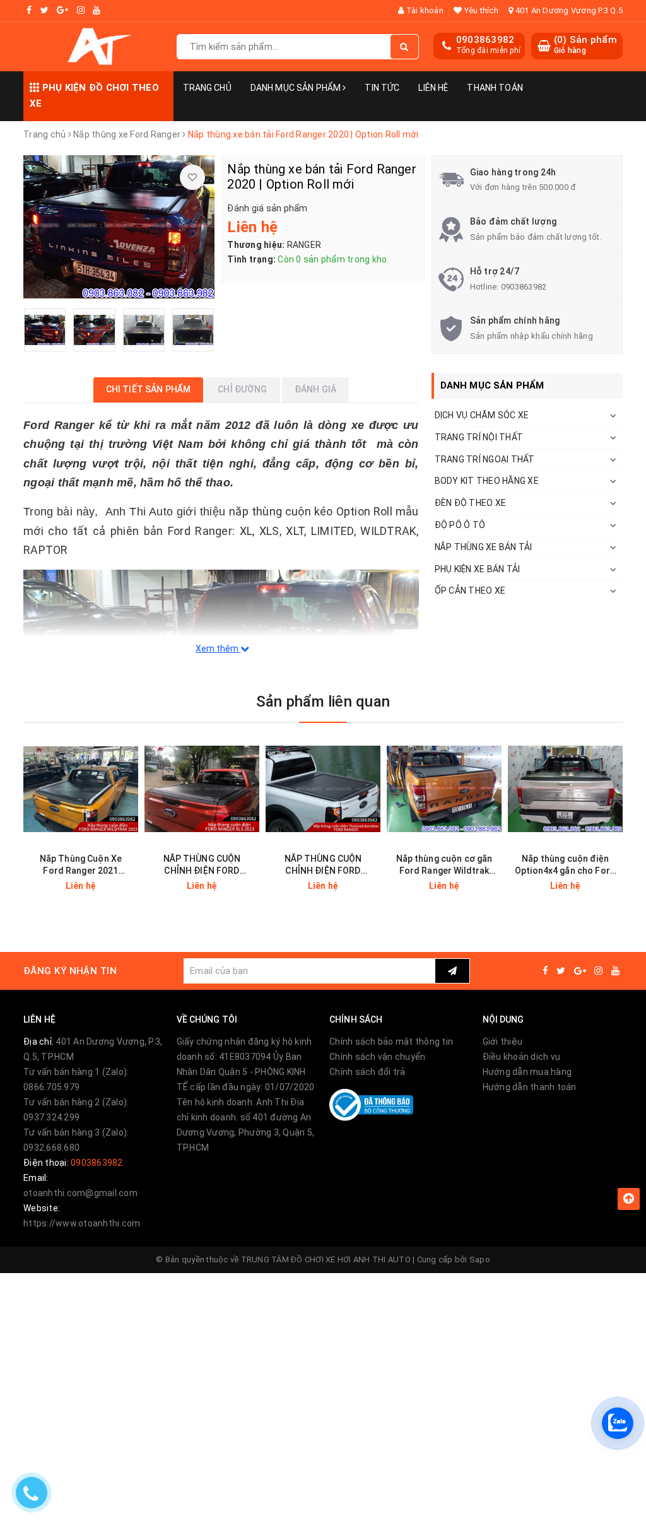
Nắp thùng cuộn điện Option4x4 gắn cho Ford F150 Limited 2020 (565, 865)
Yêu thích (480, 10)
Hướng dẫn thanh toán (530, 1087)
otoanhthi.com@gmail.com (80, 1193)
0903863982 (485, 39)
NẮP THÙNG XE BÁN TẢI (483, 547)
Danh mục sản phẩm (296, 88)
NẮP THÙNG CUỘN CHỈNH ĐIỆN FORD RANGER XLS (202, 865)
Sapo (479, 1259)
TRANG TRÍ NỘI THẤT (479, 437)
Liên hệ (433, 88)
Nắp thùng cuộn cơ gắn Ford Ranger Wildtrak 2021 (444, 865)
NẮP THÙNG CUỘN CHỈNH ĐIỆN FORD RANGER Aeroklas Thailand (323, 865)
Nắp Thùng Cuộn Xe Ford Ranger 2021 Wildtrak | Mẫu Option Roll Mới (81, 865)
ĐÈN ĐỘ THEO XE (471, 503)
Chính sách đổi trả (367, 1072)
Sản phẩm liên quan (323, 701)
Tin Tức (382, 88)
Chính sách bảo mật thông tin (391, 1042)
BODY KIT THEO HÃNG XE (487, 481)
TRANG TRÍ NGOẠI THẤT (485, 459)
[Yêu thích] (192, 177)
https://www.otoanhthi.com (81, 1223)
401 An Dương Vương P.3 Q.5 (568, 10)
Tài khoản (423, 10)
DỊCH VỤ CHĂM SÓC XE (482, 415)
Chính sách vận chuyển (377, 1057)
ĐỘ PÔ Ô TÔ (460, 525)
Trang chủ (207, 88)
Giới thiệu (503, 1042)
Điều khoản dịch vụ (522, 1057)
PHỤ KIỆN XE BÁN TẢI (477, 569)
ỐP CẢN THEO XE (470, 590)
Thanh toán (494, 88)
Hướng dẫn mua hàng (527, 1072)
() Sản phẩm (585, 45)
